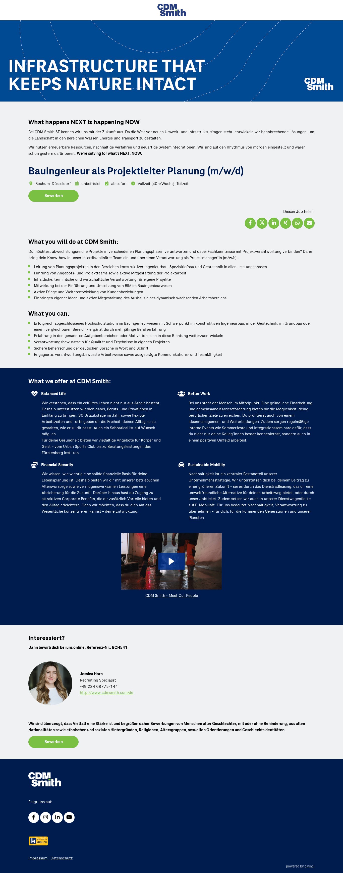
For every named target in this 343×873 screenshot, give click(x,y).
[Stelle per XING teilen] (285, 223)
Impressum (38, 858)
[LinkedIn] (57, 817)
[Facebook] (33, 817)
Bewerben (53, 196)
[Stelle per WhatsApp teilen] (297, 223)
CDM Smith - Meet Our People (171, 595)
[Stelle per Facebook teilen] (250, 223)
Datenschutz (61, 858)
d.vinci (310, 866)
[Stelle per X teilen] (262, 223)
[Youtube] (69, 817)
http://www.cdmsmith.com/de (106, 692)
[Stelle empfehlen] (309, 223)
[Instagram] (45, 817)
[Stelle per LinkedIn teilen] (273, 223)
